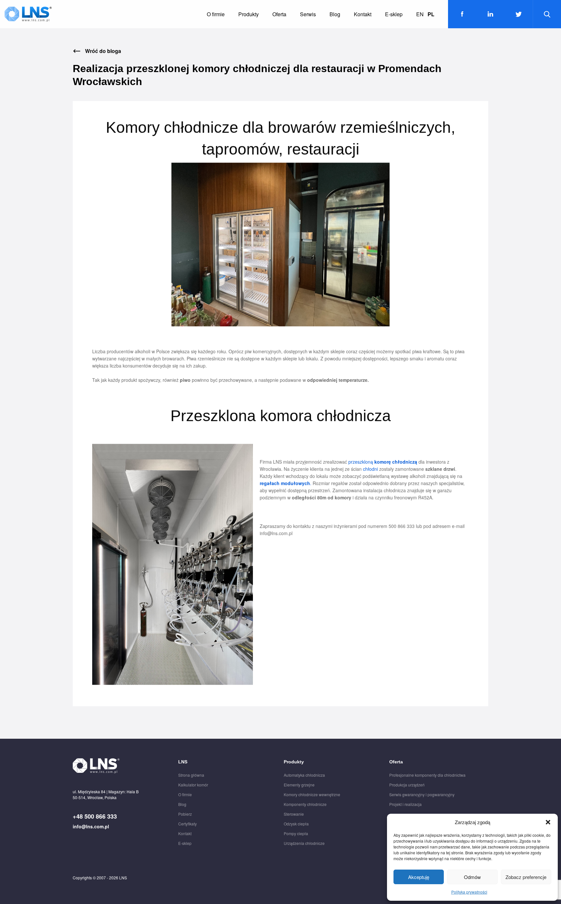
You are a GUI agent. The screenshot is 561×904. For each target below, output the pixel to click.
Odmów (472, 876)
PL (431, 14)
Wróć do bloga (103, 51)
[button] (548, 822)
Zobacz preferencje (525, 876)
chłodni (370, 469)
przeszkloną (382, 461)
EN (420, 14)
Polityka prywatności (469, 892)
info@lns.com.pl (91, 826)
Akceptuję (418, 876)
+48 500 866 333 (95, 816)
